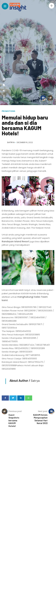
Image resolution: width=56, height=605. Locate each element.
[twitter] (4, 85)
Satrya (11, 142)
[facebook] (4, 90)
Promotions (8, 111)
